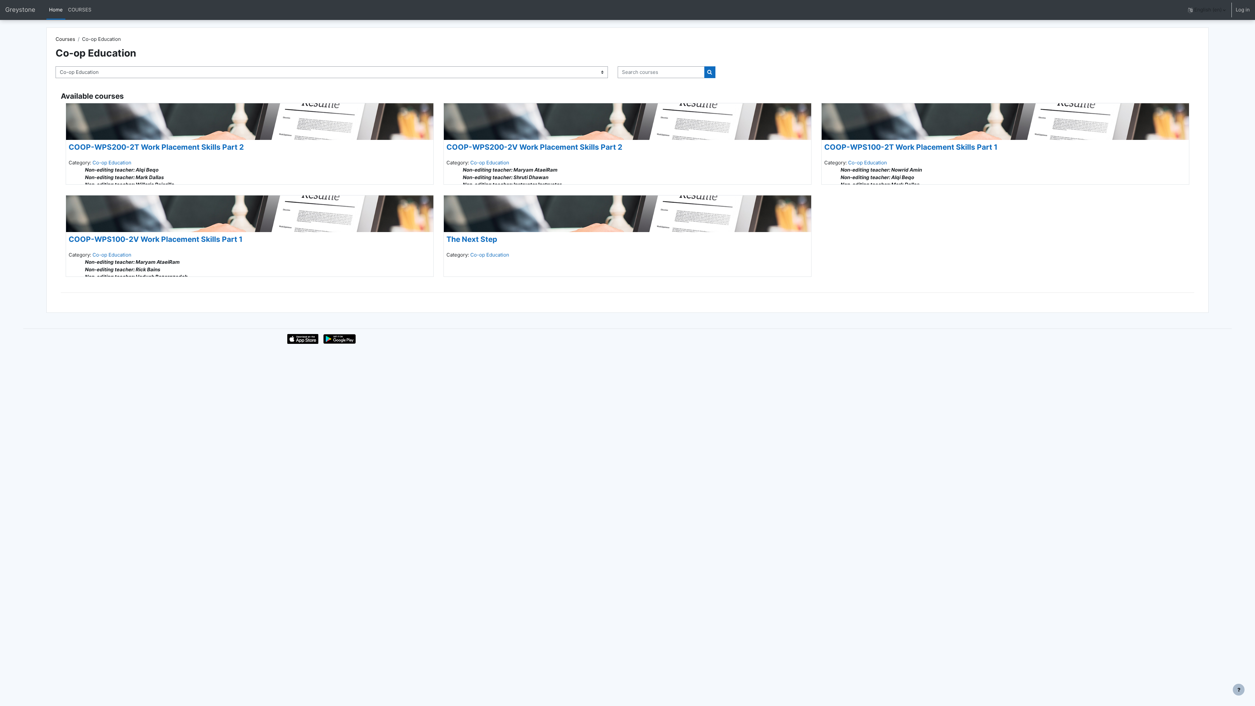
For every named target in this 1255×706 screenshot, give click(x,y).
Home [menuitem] (56, 10)
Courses (65, 39)
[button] (1206, 10)
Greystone (20, 9)
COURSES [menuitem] (80, 10)
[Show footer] (1239, 690)
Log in (1243, 10)
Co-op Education (111, 163)
